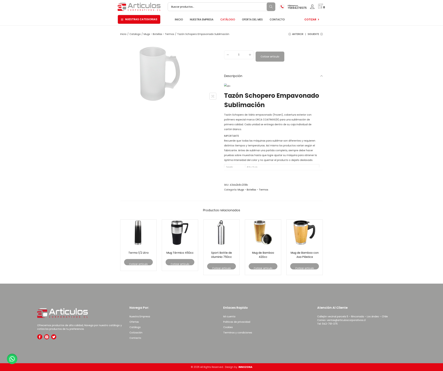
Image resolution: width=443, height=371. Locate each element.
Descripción (233, 76)
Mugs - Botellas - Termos (159, 34)
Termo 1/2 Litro (138, 253)
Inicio (123, 34)
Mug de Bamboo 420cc (263, 255)
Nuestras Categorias (141, 19)
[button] (12, 359)
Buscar (271, 6)
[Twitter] (53, 336)
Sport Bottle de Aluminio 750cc (221, 255)
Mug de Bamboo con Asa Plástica (305, 255)
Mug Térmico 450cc (180, 253)
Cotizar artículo (270, 56)
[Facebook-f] (39, 336)
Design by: (238, 367)
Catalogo (135, 34)
